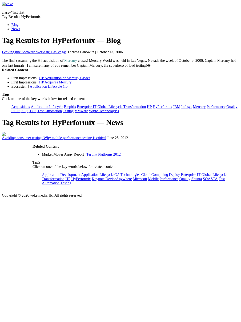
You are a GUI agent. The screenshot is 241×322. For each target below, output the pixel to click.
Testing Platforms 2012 (103, 154)
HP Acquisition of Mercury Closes (64, 78)
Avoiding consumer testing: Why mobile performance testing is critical (54, 138)
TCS (32, 111)
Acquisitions (20, 107)
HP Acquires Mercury (55, 82)
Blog (15, 25)
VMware (81, 111)
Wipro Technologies (104, 111)
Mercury (199, 107)
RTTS (15, 111)
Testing (68, 111)
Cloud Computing (154, 175)
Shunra (196, 179)
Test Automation (49, 111)
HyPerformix (162, 107)
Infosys (186, 107)
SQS (24, 111)
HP (149, 107)
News (15, 29)
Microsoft (140, 179)
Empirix (70, 107)
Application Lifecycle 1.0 (49, 86)
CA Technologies (127, 175)
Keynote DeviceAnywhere (112, 179)
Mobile (153, 179)
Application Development (61, 175)
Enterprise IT (86, 107)
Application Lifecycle (47, 107)
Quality (231, 107)
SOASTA (210, 179)
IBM (176, 107)
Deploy (174, 175)
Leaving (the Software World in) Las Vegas (34, 52)
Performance (216, 107)
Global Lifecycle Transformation (121, 107)
